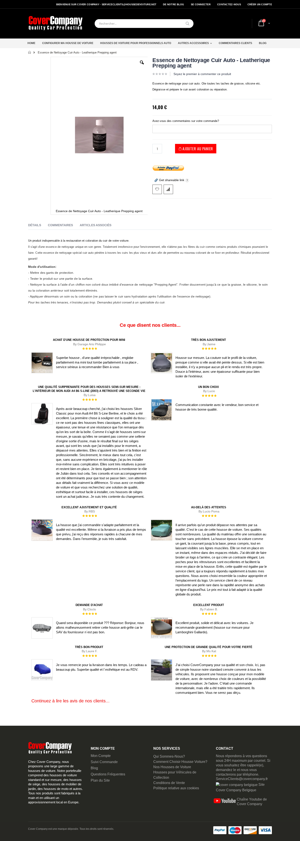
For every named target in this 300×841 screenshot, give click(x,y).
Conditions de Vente (169, 783)
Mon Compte (101, 756)
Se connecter (201, 4)
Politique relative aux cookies (176, 788)
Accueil (29, 52)
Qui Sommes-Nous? (169, 756)
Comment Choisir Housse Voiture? (180, 762)
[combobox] (144, 23)
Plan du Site (100, 780)
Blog (94, 768)
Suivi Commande (104, 762)
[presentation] (38, 226)
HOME (31, 43)
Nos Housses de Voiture (172, 767)
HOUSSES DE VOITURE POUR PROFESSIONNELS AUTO (135, 43)
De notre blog (173, 4)
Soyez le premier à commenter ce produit (202, 74)
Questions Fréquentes (108, 774)
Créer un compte (260, 4)
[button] (141, 66)
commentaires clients (235, 43)
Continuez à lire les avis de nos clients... (70, 700)
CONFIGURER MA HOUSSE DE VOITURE (67, 43)
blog (262, 43)
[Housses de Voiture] (55, 23)
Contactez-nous (229, 4)
